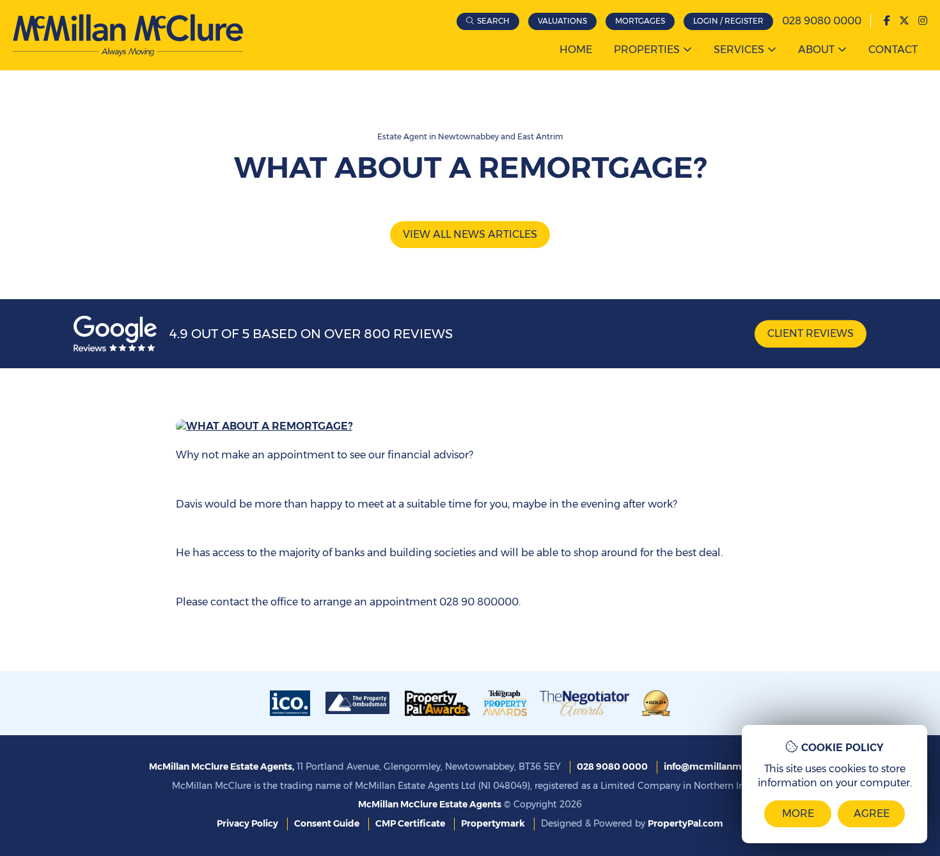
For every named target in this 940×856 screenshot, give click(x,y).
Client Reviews (810, 333)
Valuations (562, 21)
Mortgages (640, 21)
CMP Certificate (410, 823)
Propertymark (493, 823)
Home (576, 49)
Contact (893, 49)
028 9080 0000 (821, 21)
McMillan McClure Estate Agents (429, 804)
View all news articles (470, 234)
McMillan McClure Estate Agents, (221, 766)
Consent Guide (326, 823)
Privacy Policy (247, 823)
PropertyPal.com (685, 823)
